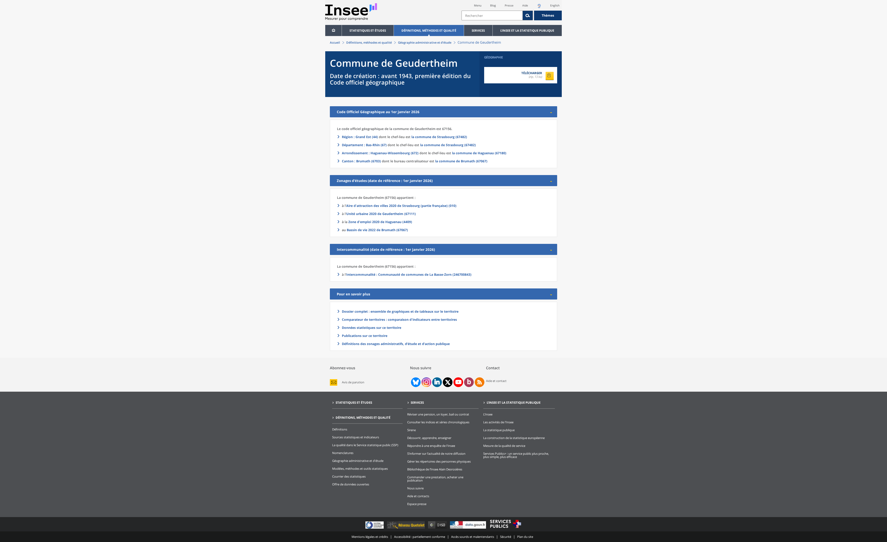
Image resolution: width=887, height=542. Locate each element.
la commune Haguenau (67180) (479, 153)
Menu (477, 5)
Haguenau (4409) (380, 222)
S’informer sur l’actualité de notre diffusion (436, 453)
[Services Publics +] (505, 528)
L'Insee (487, 414)
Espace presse (416, 504)
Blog (493, 5)
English (554, 5)
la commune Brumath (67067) (461, 161)
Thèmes (548, 15)
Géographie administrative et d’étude (424, 42)
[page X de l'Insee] (448, 382)
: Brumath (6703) (361, 161)
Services (478, 30)
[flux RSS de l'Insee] (479, 382)
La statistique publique (499, 430)
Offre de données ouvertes (350, 484)
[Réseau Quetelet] (406, 528)
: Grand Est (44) (360, 137)
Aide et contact (496, 381)
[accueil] (333, 30)
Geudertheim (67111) (381, 214)
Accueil (335, 42)
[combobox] (512, 15)
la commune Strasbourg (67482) (439, 137)
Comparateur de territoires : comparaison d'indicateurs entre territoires (399, 319)
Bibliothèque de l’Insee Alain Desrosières (434, 469)
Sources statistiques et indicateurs (355, 437)
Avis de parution (353, 382)
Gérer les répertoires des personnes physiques (439, 461)
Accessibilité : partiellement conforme (419, 537)
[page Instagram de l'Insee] (426, 382)
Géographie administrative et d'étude (357, 461)
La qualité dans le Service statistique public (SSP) (365, 445)
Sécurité (505, 537)
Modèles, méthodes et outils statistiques (360, 468)
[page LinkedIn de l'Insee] (437, 382)
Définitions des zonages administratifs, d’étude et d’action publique (396, 344)
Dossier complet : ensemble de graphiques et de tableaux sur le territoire (400, 311)
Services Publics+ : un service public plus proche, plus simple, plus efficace (516, 455)
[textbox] (492, 15)
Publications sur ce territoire (364, 335)
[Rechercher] (528, 15)
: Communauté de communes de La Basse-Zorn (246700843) (408, 274)
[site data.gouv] (468, 528)
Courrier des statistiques (349, 476)
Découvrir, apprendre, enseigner (429, 438)
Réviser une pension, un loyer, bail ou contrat (438, 414)
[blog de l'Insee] (469, 382)
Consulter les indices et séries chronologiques (438, 422)
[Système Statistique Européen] (375, 528)
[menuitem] (333, 30)
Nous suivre (415, 488)
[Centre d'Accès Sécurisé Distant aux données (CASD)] (438, 528)
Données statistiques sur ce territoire (371, 327)
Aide (525, 5)
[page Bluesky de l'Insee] (415, 382)
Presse (509, 5)
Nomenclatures (342, 453)
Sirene (411, 430)
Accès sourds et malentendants (472, 537)
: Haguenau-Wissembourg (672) (380, 153)
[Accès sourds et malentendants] (539, 7)
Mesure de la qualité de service (504, 446)
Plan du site (525, 537)
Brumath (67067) (377, 230)
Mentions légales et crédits (370, 537)
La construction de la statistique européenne (514, 438)
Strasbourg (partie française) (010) (401, 205)
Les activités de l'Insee (498, 422)
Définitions (339, 429)
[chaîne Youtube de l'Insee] (458, 382)
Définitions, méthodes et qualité (428, 30)
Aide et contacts (418, 496)
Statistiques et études (367, 30)
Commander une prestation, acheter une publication (435, 478)
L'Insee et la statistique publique (527, 30)
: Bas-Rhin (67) (364, 145)
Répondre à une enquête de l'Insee (431, 446)
